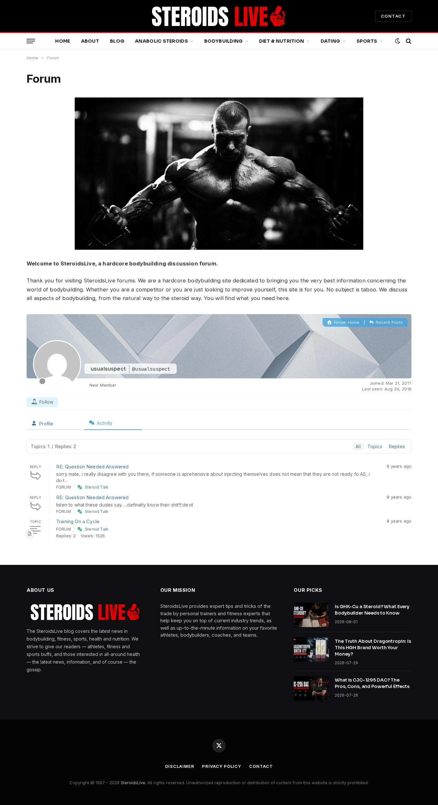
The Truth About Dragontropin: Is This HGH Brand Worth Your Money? (373, 647)
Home (62, 41)
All (358, 446)
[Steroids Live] (219, 16)
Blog (117, 41)
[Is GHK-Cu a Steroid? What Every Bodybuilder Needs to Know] (311, 615)
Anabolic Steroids (161, 41)
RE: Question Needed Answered (92, 467)
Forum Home (346, 322)
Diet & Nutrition (281, 41)
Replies (397, 446)
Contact (261, 766)
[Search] (408, 41)
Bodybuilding (223, 41)
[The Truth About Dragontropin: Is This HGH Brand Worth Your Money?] (311, 649)
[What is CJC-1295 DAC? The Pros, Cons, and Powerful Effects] (311, 688)
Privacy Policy (221, 766)
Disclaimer (179, 766)
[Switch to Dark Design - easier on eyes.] (397, 41)
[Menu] (31, 41)
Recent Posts (389, 322)
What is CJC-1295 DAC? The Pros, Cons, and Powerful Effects (372, 683)
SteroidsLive (133, 782)
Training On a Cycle (77, 521)
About (90, 41)
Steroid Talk (96, 487)
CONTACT (393, 16)
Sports (367, 41)
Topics (374, 446)
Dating (330, 41)
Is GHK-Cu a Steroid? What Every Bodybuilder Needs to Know (372, 610)
